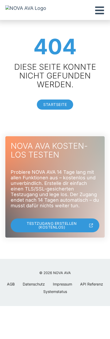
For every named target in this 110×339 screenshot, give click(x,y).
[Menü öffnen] (100, 10)
